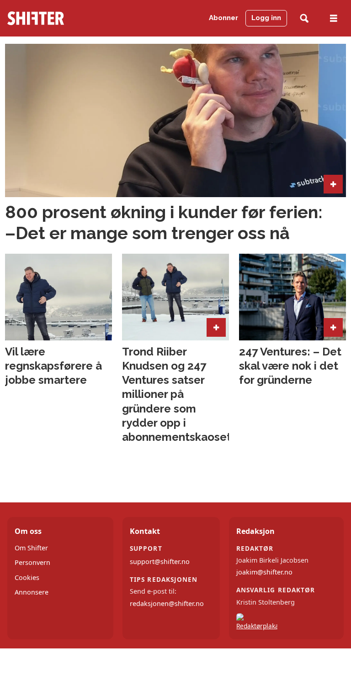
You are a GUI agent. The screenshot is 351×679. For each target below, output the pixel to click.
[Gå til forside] (53, 18)
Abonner (223, 18)
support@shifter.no (160, 561)
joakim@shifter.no (264, 572)
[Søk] (304, 18)
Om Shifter (31, 547)
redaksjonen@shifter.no (167, 603)
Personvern (32, 562)
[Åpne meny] (333, 18)
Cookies (27, 577)
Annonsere (31, 592)
